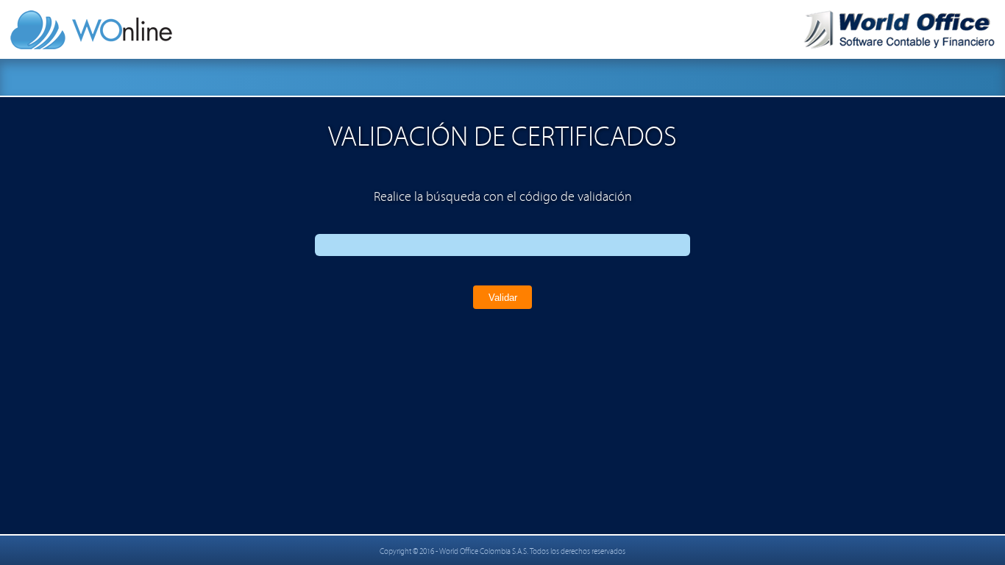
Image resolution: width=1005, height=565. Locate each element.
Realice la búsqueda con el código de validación (503, 197)
